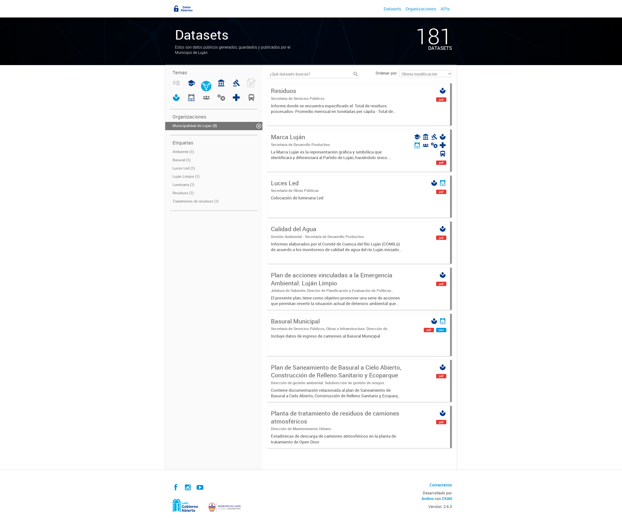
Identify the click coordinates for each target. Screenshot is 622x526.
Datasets (392, 9)
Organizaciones (421, 9)
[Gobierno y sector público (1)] (221, 85)
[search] (356, 74)
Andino (428, 498)
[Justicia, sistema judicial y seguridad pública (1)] (236, 85)
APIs (445, 9)
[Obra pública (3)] (191, 100)
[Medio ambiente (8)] (176, 100)
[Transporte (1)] (251, 100)
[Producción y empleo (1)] (221, 100)
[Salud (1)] (236, 100)
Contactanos (441, 485)
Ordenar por (386, 73)
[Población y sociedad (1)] (206, 100)
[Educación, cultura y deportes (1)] (191, 85)
